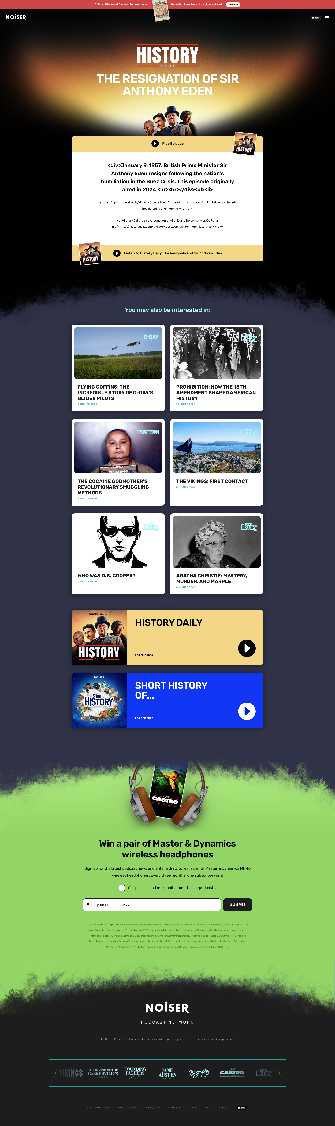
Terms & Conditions (127, 1107)
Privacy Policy (153, 1107)
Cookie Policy (175, 1107)
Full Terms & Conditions (232, 941)
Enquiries (223, 1107)
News (207, 1107)
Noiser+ (316, 18)
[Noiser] (16, 18)
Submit (238, 904)
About (193, 1107)
